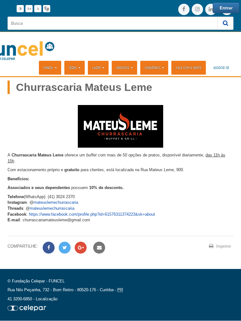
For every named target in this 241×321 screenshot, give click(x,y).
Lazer (96, 68)
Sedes (73, 68)
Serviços (122, 68)
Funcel (48, 68)
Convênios (152, 68)
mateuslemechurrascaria (56, 202)
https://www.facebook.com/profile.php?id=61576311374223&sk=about (92, 214)
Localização (46, 299)
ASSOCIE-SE (221, 68)
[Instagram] (197, 9)
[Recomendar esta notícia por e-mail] (98, 247)
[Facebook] (184, 9)
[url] (27, 308)
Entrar (226, 7)
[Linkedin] (211, 9)
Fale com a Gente (188, 68)
